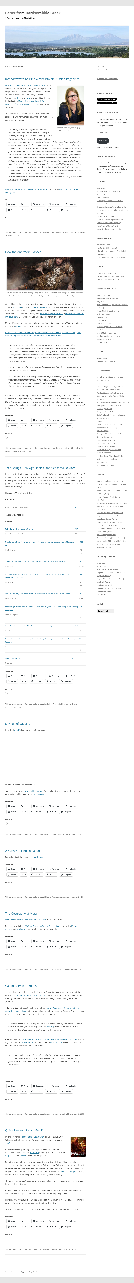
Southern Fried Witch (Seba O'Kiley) (110, 456)
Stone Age (15, 451)
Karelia (18, 326)
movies (66, 834)
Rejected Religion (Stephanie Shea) (110, 512)
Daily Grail (100, 301)
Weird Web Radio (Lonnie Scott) (109, 544)
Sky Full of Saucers (17, 723)
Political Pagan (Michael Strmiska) (109, 327)
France (54, 834)
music (54, 969)
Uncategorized (30, 232)
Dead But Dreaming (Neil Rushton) (110, 393)
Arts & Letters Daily (104, 295)
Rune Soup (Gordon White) (107, 519)
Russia (82, 232)
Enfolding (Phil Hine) (104, 408)
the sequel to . (33, 791)
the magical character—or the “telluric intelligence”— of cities (50, 1039)
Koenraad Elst (102, 317)
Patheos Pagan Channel (106, 446)
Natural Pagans (102, 431)
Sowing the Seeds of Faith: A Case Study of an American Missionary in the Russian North (37, 561)
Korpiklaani (10, 1155)
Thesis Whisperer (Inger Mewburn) (110, 219)
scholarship (70, 704)
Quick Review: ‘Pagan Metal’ (24, 1130)
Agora (99, 383)
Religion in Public (103, 582)
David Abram (56, 1042)
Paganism (66, 232)
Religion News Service (105, 585)
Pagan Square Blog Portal (106, 440)
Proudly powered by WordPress (28, 1272)
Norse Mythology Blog (105, 437)
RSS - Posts (101, 66)
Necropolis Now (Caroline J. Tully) (109, 434)
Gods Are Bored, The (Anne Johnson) (111, 415)
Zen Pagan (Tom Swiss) (105, 465)
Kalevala (50, 1027)
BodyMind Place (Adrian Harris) (109, 298)
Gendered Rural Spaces (13, 658)
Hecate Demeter (103, 418)
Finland (48, 232)
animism (48, 704)
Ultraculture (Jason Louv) (106, 535)
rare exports (38, 794)
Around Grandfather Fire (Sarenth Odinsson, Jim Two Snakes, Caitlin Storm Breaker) (112, 484)
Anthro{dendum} (103, 197)
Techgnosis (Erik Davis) (105, 339)
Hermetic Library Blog (105, 245)
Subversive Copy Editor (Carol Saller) (111, 257)
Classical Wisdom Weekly (106, 273)
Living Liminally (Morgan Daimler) (109, 424)
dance (58, 448)
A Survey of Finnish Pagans (23, 851)
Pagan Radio (101, 509)
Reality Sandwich (103, 330)
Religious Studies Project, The (108, 516)
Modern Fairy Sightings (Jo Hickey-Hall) (112, 503)
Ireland (54, 1249)
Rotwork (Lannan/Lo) (105, 453)
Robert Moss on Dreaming (107, 361)
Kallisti (99, 421)
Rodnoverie (74, 232)
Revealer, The (102, 594)
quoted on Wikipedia (69, 1171)
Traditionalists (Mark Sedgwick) (109, 223)
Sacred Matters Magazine (106, 333)
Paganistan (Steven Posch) (107, 443)
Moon (60, 834)
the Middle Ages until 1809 (51, 313)
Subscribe (103, 140)
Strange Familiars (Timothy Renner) (110, 522)
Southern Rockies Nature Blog (108, 336)
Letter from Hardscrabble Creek (33, 13)
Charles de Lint (27, 1042)
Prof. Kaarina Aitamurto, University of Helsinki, (25, 85)
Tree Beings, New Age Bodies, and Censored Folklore (40, 468)
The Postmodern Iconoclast (107, 525)
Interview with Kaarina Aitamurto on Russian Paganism (42, 79)
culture (55, 1114)
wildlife (68, 1114)
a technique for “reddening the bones (28, 995)
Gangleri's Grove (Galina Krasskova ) (110, 412)
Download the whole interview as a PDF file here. (26, 189)
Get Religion (101, 566)
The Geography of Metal (21, 913)
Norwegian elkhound (39, 307)
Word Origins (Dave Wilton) (107, 226)
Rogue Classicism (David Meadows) (110, 276)
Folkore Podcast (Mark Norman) (109, 497)
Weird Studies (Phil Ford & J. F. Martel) (111, 541)
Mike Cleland (102, 500)
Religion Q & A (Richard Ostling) (109, 588)
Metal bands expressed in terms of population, (25, 919)
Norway (60, 969)
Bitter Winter (102, 563)
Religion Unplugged (104, 591)
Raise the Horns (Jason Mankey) (109, 449)
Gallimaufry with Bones (21, 986)
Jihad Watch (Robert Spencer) (108, 569)
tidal (70, 1061)
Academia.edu (102, 188)
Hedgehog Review (104, 314)
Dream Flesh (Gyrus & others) (108, 311)
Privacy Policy (10, 1272)
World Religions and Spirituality (109, 229)
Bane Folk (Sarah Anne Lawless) (109, 390)
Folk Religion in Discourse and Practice (19, 529)
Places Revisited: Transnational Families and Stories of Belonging (28, 626)
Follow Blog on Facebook (107, 79)
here (19, 98)
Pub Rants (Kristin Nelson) (107, 248)
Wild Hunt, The (102, 462)
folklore (62, 704)
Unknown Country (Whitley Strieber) (111, 538)
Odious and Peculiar (104, 323)
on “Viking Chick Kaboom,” (44, 926)
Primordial (34, 1152)
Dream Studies (102, 358)
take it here (38, 857)
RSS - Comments (103, 69)
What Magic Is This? (104, 547)
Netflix (8, 1143)
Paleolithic (79, 448)
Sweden (67, 969)
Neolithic (71, 448)
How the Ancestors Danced (23, 252)
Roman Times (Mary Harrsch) (108, 279)
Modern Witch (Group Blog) (107, 427)
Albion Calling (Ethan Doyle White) (110, 386)
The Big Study (102, 342)
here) (28, 98)
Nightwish (21, 929)
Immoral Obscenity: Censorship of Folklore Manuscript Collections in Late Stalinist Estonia (37, 593)
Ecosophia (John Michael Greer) (109, 405)
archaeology (50, 448)
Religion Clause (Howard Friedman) (110, 579)
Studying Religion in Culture (107, 216)
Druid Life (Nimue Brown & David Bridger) (113, 402)
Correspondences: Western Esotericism (112, 207)
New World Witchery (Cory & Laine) (110, 506)
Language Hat (102, 320)
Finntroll (23, 1155)
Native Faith (56, 232)
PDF (75, 507)
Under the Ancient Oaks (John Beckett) (111, 459)
